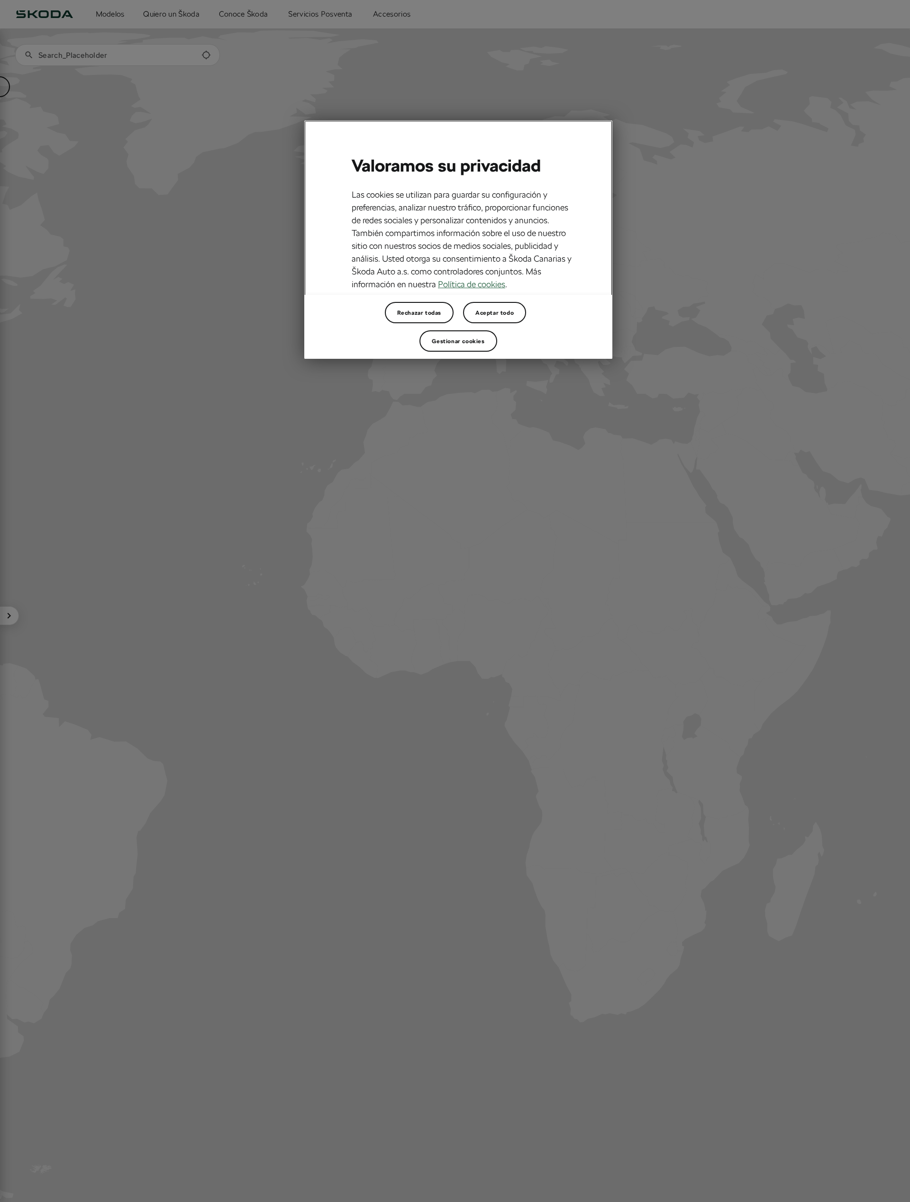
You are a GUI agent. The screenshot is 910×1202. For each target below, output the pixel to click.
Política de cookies (471, 284)
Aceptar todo (494, 313)
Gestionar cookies (458, 341)
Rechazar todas (419, 313)
